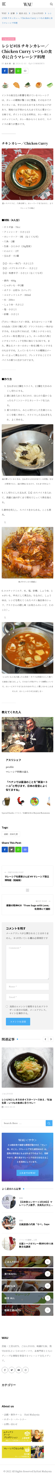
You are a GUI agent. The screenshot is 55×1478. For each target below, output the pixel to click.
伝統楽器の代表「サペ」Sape (34, 1224)
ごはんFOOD (7, 1093)
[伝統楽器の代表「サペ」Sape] (9, 1223)
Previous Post (16, 872)
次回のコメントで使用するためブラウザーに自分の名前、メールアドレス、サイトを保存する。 (28, 1010)
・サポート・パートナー (14, 1419)
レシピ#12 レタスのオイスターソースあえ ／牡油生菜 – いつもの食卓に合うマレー (27, 1101)
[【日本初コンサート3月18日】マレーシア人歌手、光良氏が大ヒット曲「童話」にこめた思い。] (9, 1202)
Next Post (41, 901)
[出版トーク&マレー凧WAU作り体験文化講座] (9, 1243)
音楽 (21, 1198)
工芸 (35, 1239)
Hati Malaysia (44, 1471)
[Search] (51, 4)
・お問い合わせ (9, 1424)
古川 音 (8, 63)
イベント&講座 (25, 1239)
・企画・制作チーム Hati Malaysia (20, 1414)
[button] (45, 1039)
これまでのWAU (27, 1172)
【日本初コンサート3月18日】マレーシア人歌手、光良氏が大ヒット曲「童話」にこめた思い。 (36, 1205)
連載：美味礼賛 (11, 834)
